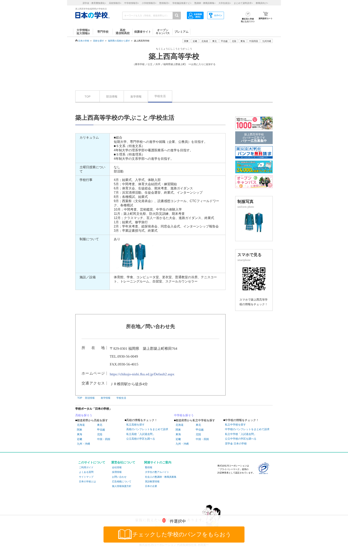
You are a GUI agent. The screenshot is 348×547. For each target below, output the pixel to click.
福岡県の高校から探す (119, 40)
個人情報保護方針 (121, 486)
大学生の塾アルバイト (157, 472)
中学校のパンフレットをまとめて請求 (247, 429)
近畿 (79, 439)
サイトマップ (86, 476)
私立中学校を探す (235, 424)
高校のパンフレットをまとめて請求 (147, 429)
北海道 (204, 41)
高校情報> (115, 3)
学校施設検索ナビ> (181, 3)
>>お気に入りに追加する (201, 64)
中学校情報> (131, 3)
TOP (87, 96)
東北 (99, 424)
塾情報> (164, 3)
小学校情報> (149, 3)
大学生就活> (225, 3)
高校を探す (98, 40)
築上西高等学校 (174, 56)
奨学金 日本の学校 (236, 443)
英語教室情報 (152, 481)
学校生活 (160, 96)
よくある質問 (86, 472)
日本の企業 (151, 486)
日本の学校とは (87, 481)
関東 (79, 429)
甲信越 (101, 429)
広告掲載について (121, 481)
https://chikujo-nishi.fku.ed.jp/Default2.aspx (142, 374)
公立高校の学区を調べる (140, 438)
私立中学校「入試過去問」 (240, 434)
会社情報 (117, 467)
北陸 (99, 434)
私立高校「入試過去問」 (140, 434)
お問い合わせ (119, 476)
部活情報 (111, 96)
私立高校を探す (135, 424)
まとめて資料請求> (243, 3)
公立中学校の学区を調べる (240, 438)
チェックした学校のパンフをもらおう (181, 534)
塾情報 (148, 467)
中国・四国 (103, 439)
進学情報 (136, 96)
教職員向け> (262, 3)
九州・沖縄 (83, 443)
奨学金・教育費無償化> (94, 3)
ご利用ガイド (86, 467)
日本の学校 (83, 40)
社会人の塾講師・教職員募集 (160, 476)
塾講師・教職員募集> (204, 3)
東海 (79, 434)
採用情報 (117, 472)
